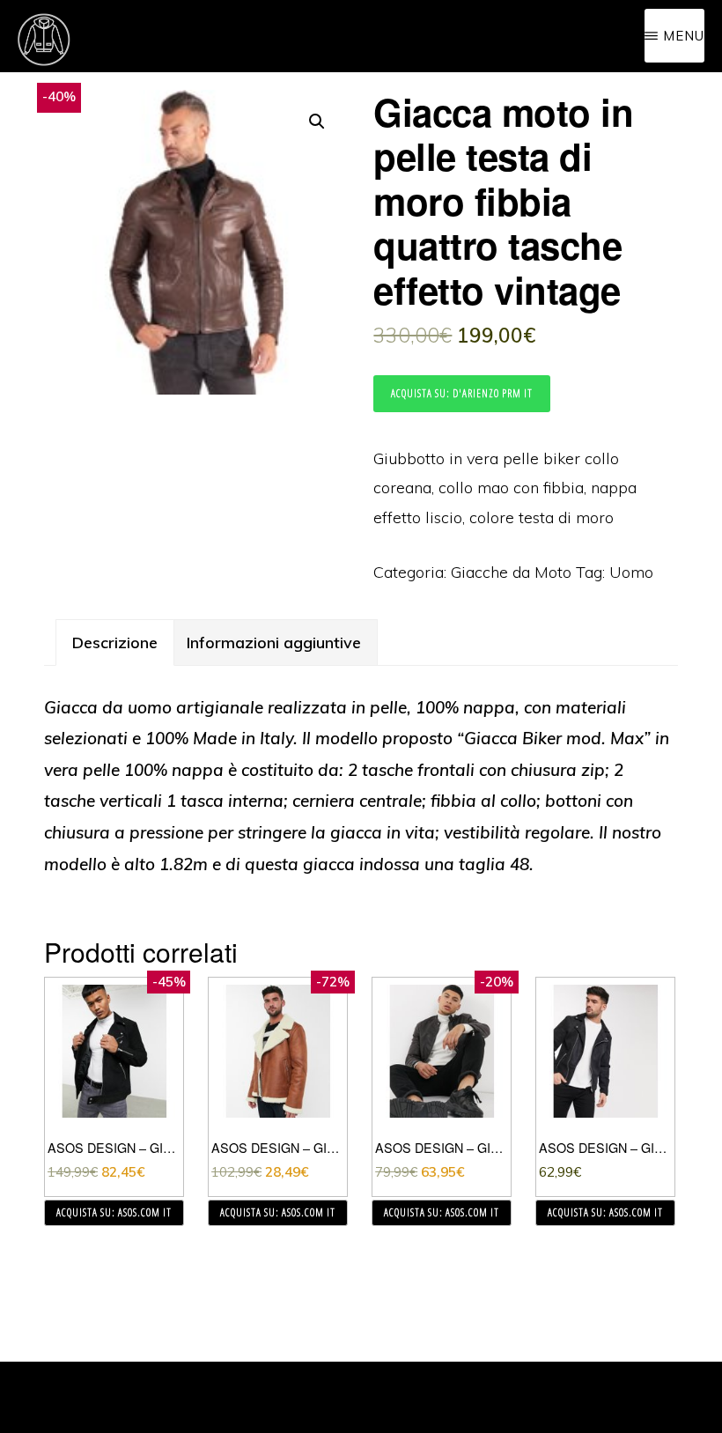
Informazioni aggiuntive (274, 642)
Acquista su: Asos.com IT (114, 1212)
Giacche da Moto (511, 572)
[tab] (114, 643)
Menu (683, 35)
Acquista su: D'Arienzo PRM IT (462, 393)
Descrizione (115, 642)
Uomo (631, 572)
